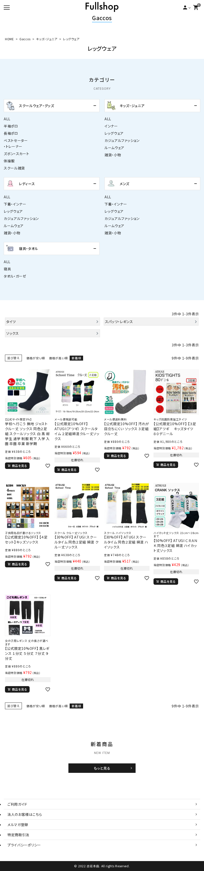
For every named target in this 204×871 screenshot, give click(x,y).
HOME (9, 39)
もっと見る (102, 768)
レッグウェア (114, 133)
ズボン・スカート (16, 153)
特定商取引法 (18, 834)
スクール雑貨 (14, 168)
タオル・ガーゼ (15, 276)
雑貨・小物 (112, 154)
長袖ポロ (11, 133)
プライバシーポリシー (24, 844)
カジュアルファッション (122, 140)
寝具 (7, 268)
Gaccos (102, 17)
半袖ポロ (11, 126)
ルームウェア (114, 147)
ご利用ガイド (17, 804)
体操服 (9, 160)
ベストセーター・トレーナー (16, 143)
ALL (7, 118)
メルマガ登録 (17, 824)
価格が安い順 (35, 358)
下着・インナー (15, 204)
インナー (111, 126)
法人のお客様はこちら (24, 814)
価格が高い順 (58, 358)
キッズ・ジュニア (46, 39)
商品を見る (19, 465)
